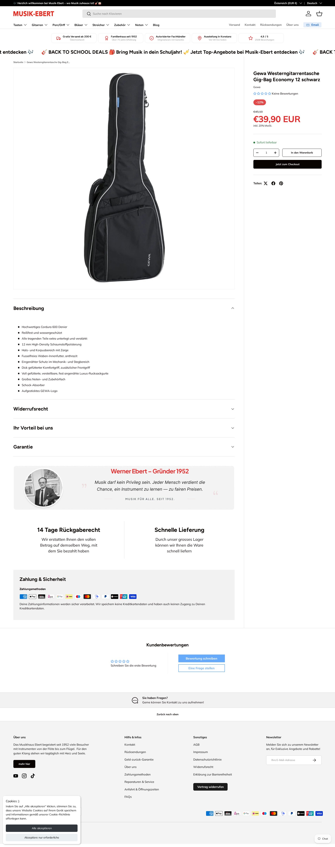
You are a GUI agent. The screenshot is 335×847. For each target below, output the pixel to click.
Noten (139, 25)
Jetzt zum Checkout (288, 164)
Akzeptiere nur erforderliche (41, 837)
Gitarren (37, 25)
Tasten (17, 25)
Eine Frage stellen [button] (201, 668)
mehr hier (24, 763)
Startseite (18, 62)
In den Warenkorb (302, 152)
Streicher (98, 25)
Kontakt (250, 25)
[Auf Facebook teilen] (273, 183)
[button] (319, 13)
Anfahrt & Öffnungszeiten (141, 789)
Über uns (292, 25)
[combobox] (179, 13)
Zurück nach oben (168, 714)
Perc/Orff (59, 25)
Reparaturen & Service (139, 782)
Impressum (200, 752)
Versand (234, 25)
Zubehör (120, 25)
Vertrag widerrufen (210, 787)
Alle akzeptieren (42, 828)
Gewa (256, 87)
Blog (156, 25)
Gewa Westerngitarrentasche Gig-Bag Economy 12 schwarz (48, 62)
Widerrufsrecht (203, 767)
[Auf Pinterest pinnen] (281, 183)
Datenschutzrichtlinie (207, 759)
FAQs (128, 797)
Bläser (78, 25)
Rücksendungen (271, 25)
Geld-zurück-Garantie (139, 759)
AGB (196, 744)
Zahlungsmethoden (137, 774)
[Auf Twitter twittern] (265, 183)
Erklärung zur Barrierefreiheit (212, 774)
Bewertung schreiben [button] (201, 658)
